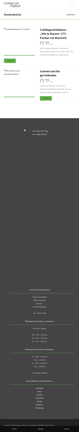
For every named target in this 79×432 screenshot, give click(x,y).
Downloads (39, 388)
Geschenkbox (39, 398)
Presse (47, 42)
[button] (72, 5)
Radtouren (39, 405)
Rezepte (39, 401)
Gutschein (39, 395)
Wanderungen (39, 408)
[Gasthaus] (12, 5)
